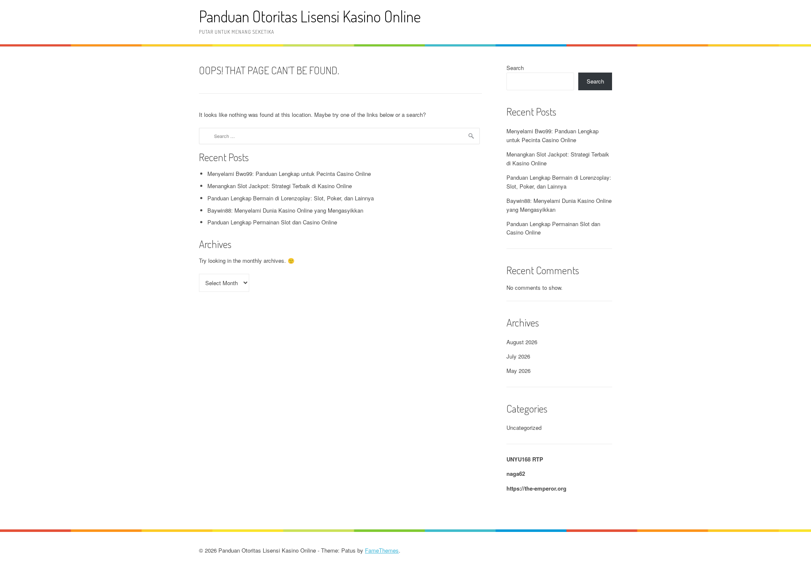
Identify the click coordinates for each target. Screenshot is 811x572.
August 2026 (521, 342)
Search (515, 68)
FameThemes (382, 550)
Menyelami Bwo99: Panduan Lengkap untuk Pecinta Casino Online (289, 174)
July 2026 (518, 356)
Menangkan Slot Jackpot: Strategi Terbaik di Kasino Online (279, 186)
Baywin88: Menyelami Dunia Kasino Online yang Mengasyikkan (285, 210)
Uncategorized (524, 428)
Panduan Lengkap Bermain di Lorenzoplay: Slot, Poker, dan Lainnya (290, 198)
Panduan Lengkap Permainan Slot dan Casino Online (272, 222)
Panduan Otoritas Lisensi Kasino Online (310, 16)
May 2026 (518, 371)
